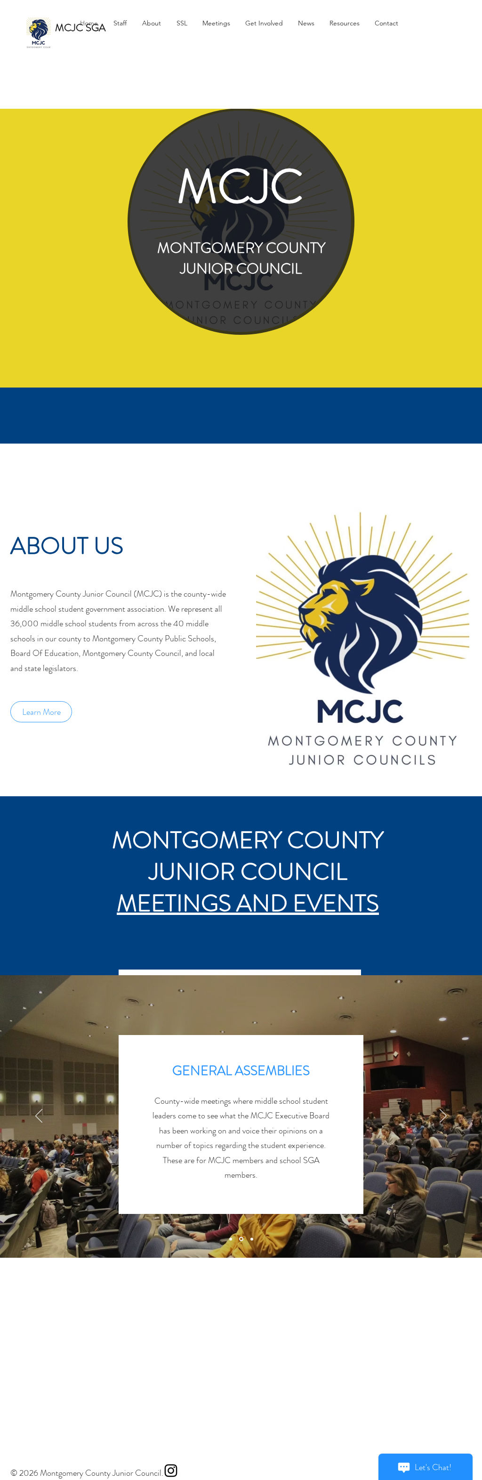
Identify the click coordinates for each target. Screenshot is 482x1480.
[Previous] (38, 1116)
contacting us (232, 1145)
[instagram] (170, 1470)
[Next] (443, 1116)
